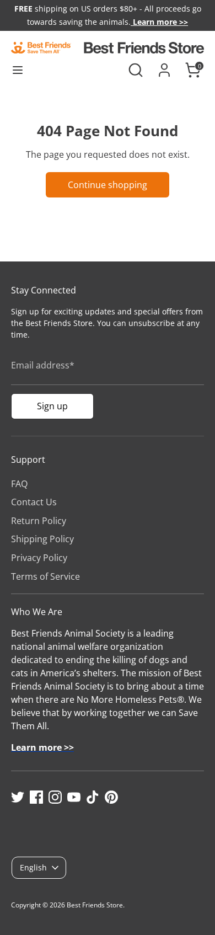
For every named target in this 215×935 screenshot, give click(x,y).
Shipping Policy (42, 539)
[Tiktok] (92, 797)
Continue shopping (107, 185)
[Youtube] (73, 797)
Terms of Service (45, 576)
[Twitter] (17, 797)
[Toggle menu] (18, 70)
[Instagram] (55, 797)
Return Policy (38, 521)
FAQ (19, 484)
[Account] (164, 66)
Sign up (52, 406)
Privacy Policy (39, 558)
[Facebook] (36, 797)
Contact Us (34, 502)
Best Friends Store (95, 905)
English (33, 867)
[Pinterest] (111, 797)
